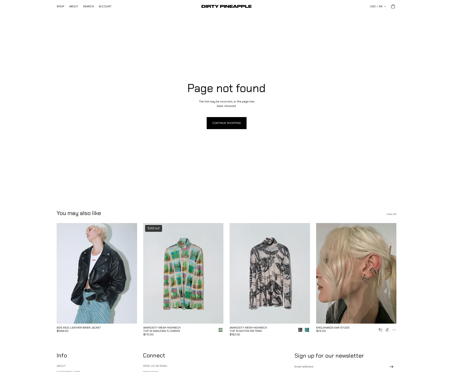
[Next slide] (130, 273)
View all (391, 214)
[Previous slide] (64, 273)
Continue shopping (226, 123)
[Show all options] (393, 329)
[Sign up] (391, 367)
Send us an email (155, 366)
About (61, 366)
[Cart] (393, 6)
